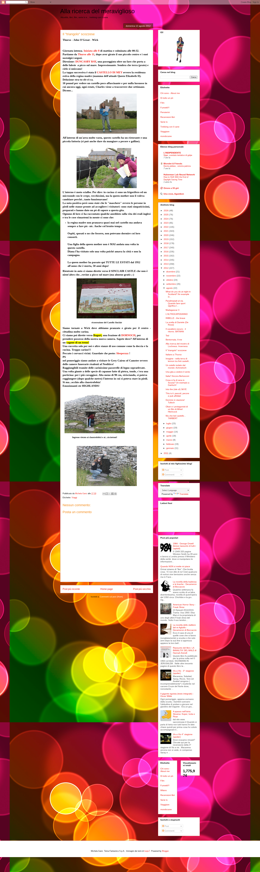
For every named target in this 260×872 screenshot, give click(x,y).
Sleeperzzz (122, 353)
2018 (166, 243)
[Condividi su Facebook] (112, 493)
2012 (166, 268)
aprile (169, 436)
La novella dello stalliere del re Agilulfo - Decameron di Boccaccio (185, 627)
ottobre (170, 280)
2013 (166, 264)
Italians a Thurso (174, 354)
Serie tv (164, 122)
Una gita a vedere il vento (178, 372)
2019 (166, 239)
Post (166, 470)
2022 (166, 227)
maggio (170, 432)
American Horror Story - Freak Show (184, 605)
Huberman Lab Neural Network (179, 174)
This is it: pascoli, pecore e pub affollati (177, 394)
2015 (166, 255)
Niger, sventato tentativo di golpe (178, 155)
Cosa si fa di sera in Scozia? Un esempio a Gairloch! (177, 382)
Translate (184, 494)
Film (162, 103)
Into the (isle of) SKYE (176, 389)
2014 (166, 260)
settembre (171, 284)
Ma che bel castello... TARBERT (176, 417)
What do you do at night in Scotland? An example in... (178, 294)
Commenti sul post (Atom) (111, 597)
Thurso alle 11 (86, 54)
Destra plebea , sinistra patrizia (177, 166)
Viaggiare (164, 131)
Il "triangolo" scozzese (176, 350)
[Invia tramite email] (103, 493)
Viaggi (74, 497)
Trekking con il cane (169, 126)
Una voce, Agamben (174, 194)
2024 (166, 219)
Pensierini (165, 112)
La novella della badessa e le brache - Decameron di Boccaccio (185, 584)
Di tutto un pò (166, 98)
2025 (166, 214)
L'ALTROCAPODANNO (177, 314)
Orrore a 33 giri (171, 188)
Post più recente (71, 589)
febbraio (170, 444)
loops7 (147, 851)
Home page (106, 589)
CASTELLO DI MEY (109, 72)
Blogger (165, 851)
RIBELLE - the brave (175, 318)
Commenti (169, 474)
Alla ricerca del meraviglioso (97, 11)
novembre (171, 275)
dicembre (171, 271)
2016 (166, 251)
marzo (169, 440)
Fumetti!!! (164, 107)
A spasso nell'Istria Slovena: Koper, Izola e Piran (184, 714)
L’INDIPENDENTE (172, 153)
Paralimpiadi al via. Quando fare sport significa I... (175, 303)
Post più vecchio (142, 589)
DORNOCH (128, 335)
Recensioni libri (167, 117)
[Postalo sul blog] (106, 493)
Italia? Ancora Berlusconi (177, 376)
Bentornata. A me (174, 339)
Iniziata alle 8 (91, 50)
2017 (166, 247)
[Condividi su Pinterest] (115, 493)
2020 (166, 235)
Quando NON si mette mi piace (175, 566)
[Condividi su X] (109, 493)
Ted (167, 335)
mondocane (166, 136)
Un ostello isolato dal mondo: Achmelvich (176, 366)
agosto (169, 288)
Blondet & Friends (173, 163)
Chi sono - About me (170, 93)
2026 (166, 210)
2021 (166, 231)
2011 (166, 453)
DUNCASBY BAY (85, 61)
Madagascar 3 (172, 310)
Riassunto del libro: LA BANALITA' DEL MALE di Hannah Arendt (184, 650)
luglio (169, 423)
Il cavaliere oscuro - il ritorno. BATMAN (176, 330)
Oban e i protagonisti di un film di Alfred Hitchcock (177, 409)
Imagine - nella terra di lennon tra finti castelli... (178, 359)
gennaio (170, 448)
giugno (169, 427)
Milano (163, 790)
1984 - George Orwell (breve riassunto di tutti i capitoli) (184, 546)
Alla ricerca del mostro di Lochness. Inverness (177, 344)
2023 (166, 223)
